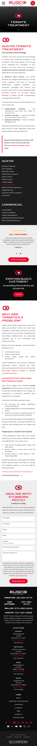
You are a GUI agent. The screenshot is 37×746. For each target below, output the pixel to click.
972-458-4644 (23, 608)
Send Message (18, 581)
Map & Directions (18, 640)
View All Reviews (18, 260)
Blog (18, 711)
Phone (5, 529)
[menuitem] (18, 166)
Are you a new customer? (11, 547)
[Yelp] (18, 723)
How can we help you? (10, 553)
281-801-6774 (24, 598)
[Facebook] (6, 723)
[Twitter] (10, 723)
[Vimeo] (23, 723)
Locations (18, 708)
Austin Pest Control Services (18, 701)
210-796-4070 (26, 603)
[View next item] (21, 253)
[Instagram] (31, 723)
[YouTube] (14, 723)
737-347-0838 (23, 613)
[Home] (18, 3)
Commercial (18, 704)
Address (5, 541)
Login (18, 294)
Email (4, 535)
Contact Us (18, 714)
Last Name (6, 524)
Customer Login (18, 717)
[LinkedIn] (27, 723)
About (18, 698)
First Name (6, 518)
